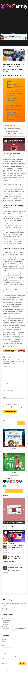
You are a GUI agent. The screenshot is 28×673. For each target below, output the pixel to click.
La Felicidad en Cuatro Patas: (11, 131)
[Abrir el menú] (14, 44)
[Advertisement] (14, 22)
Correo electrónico (8, 390)
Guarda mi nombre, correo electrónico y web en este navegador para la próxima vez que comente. (14, 405)
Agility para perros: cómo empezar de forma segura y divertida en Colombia (15, 568)
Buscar (4, 420)
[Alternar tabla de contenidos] (21, 126)
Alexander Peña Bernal (17, 76)
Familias (15, 346)
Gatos (4, 346)
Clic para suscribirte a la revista (14, 491)
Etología (10, 346)
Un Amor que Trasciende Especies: (12, 128)
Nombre (5, 383)
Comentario (6, 366)
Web (4, 397)
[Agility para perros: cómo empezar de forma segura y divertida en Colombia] (5, 568)
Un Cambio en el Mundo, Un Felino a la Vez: (13, 134)
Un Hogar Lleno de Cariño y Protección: (13, 130)
